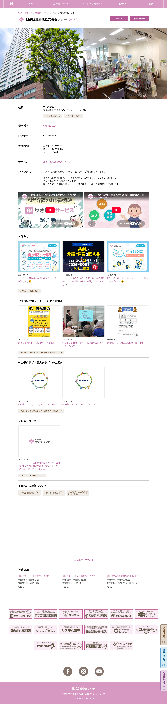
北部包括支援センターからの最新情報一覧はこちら (41, 352)
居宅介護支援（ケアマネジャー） (59, 161)
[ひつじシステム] (121, 629)
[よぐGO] (121, 614)
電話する (119, 18)
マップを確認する (52, 115)
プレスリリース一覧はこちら (32, 475)
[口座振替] (146, 629)
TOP (20, 13)
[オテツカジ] (46, 629)
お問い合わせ (139, 18)
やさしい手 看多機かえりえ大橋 (36, 575)
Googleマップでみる (83, 560)
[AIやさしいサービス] (20, 614)
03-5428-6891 (49, 125)
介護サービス (33, 4)
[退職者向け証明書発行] (96, 645)
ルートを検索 (73, 115)
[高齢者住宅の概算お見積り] (96, 614)
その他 (150, 4)
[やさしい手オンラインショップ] (146, 614)
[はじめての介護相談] (46, 614)
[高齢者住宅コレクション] (71, 614)
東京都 (38, 13)
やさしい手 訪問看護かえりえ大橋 (81, 575)
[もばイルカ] (46, 645)
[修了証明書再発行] (71, 645)
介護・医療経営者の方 (91, 4)
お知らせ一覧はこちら (29, 291)
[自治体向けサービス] (96, 629)
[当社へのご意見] (121, 645)
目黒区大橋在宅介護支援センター (125, 575)
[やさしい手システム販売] (71, 629)
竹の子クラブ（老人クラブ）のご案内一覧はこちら (41, 411)
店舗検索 (28, 13)
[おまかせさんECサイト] (20, 629)
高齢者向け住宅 (60, 4)
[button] (83, 63)
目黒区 (46, 13)
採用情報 (122, 4)
